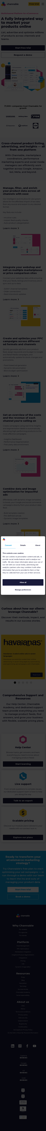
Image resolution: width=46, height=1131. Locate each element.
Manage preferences (23, 590)
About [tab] (37, 545)
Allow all (23, 582)
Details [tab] (23, 545)
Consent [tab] (8, 545)
